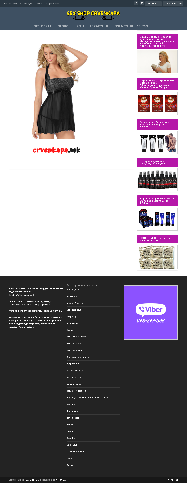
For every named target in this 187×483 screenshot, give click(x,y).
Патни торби (73, 417)
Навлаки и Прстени (76, 390)
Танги (69, 458)
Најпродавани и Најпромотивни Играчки (87, 397)
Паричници (72, 411)
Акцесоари (143, 26)
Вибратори (72, 316)
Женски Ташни (99, 26)
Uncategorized (74, 289)
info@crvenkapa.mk (24, 295)
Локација (28, 3)
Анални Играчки (75, 303)
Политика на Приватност (47, 3)
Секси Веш (64, 26)
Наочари (71, 404)
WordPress (61, 480)
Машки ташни (124, 26)
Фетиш (81, 26)
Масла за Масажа (75, 370)
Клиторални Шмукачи (78, 357)
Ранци (70, 431)
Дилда (70, 330)
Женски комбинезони (77, 336)
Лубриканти (73, 363)
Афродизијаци (74, 310)
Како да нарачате (12, 3)
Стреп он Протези (75, 451)
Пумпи (70, 424)
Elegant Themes (32, 480)
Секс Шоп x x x (42, 26)
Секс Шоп (71, 438)
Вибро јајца (72, 323)
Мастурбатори (74, 377)
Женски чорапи (74, 350)
